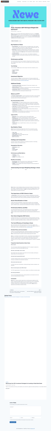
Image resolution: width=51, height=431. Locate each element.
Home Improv (24, 1)
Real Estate (44, 1)
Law (28, 1)
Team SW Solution (14, 31)
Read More (8, 388)
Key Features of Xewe (17, 44)
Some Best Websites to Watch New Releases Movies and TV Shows (34, 291)
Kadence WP (33, 428)
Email (22, 417)
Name (11, 417)
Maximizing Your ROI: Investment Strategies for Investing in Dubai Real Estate (24, 383)
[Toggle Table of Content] (19, 41)
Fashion (31, 1)
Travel (37, 1)
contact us (40, 1)
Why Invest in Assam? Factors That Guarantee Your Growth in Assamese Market (17, 291)
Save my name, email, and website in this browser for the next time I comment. (22, 419)
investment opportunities (25, 80)
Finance (48, 1)
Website (33, 417)
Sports (34, 1)
